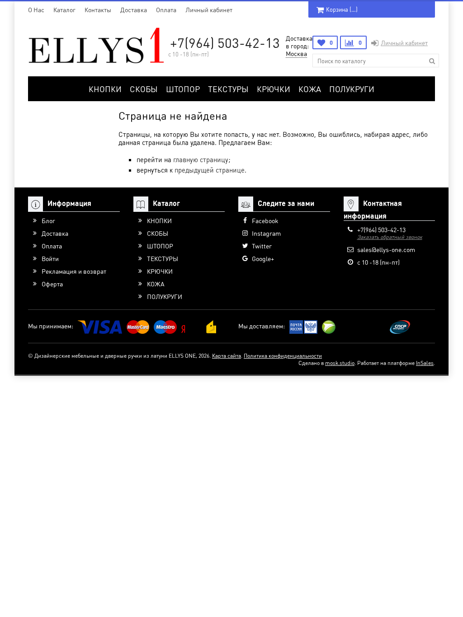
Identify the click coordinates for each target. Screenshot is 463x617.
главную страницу (200, 159)
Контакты (98, 9)
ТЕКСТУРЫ (228, 89)
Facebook (265, 220)
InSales (425, 363)
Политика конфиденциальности (283, 355)
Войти (50, 258)
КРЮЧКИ (273, 89)
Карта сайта (226, 355)
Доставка (133, 9)
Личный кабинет (208, 9)
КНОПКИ (105, 89)
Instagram (266, 233)
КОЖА (309, 89)
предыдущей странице (210, 169)
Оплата (166, 9)
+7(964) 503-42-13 (225, 42)
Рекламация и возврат (74, 271)
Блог (48, 220)
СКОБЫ (144, 89)
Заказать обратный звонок (389, 237)
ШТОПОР (183, 89)
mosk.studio (339, 363)
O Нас (36, 9)
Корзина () (342, 9)
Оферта (52, 284)
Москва (296, 53)
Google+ (263, 258)
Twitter (262, 246)
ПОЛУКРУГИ (351, 89)
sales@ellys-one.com (386, 249)
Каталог (64, 9)
